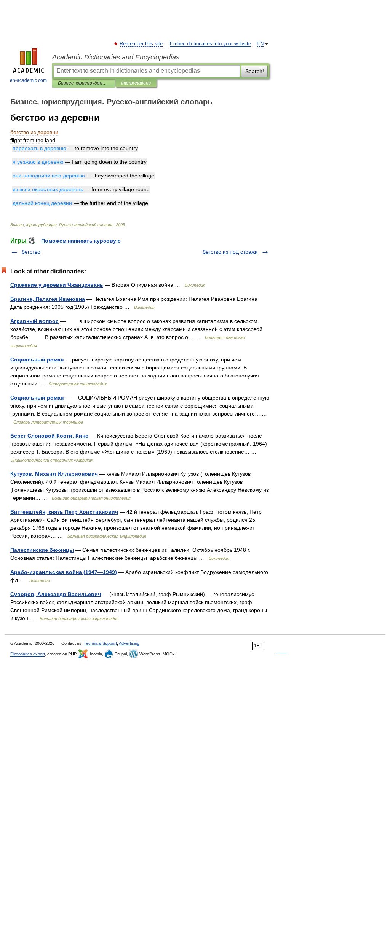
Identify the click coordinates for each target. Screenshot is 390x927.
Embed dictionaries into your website (210, 43)
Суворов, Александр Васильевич (55, 594)
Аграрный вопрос (34, 321)
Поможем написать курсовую (81, 241)
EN (260, 43)
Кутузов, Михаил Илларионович (54, 474)
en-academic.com (28, 80)
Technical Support (100, 643)
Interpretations (136, 83)
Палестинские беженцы (42, 550)
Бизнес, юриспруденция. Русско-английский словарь (83, 83)
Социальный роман (37, 359)
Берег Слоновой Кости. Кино (49, 436)
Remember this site (141, 43)
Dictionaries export (27, 654)
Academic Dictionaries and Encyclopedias (115, 57)
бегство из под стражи (230, 252)
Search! (254, 71)
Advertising (129, 643)
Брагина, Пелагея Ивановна (47, 299)
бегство (31, 252)
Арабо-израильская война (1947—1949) (63, 572)
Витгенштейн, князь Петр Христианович (64, 512)
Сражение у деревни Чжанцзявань (56, 285)
